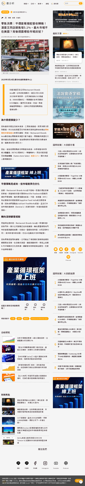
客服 (13, 18)
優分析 (58, 60)
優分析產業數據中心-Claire (63, 81)
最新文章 (57, 33)
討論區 (18, 18)
